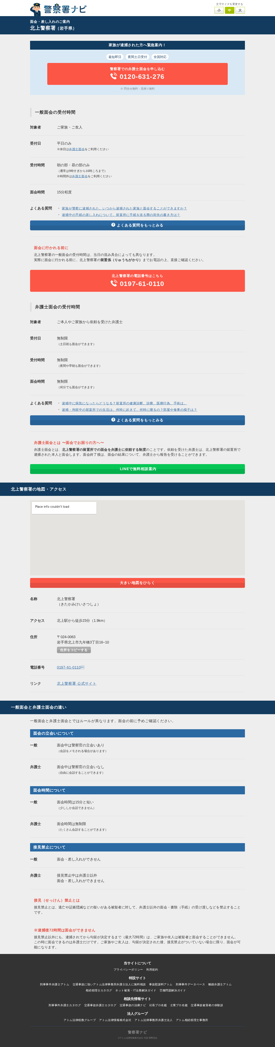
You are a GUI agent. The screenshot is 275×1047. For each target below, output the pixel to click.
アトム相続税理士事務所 (192, 1020)
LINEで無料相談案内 (138, 469)
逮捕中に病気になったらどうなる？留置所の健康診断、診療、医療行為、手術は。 (124, 403)
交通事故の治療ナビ (133, 1005)
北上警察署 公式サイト (77, 684)
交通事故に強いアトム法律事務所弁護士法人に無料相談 (109, 984)
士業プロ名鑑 (179, 1005)
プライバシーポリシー (128, 969)
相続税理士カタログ (99, 990)
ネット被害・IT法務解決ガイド (135, 990)
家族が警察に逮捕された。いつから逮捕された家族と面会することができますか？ (124, 208)
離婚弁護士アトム (220, 984)
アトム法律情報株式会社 (115, 1020)
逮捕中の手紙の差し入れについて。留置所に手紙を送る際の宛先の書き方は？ (121, 215)
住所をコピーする (74, 650)
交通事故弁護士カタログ (100, 1005)
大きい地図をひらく (137, 583)
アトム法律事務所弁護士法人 (153, 1020)
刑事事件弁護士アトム (54, 984)
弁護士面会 (77, 149)
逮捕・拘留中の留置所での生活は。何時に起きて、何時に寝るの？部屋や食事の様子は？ (129, 409)
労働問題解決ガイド (173, 990)
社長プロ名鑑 (158, 1005)
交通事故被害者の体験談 (207, 1005)
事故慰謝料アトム (161, 984)
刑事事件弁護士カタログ (65, 1005)
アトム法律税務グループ (80, 1020)
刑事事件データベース (190, 984)
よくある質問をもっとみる (140, 225)
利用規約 (152, 969)
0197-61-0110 (71, 667)
